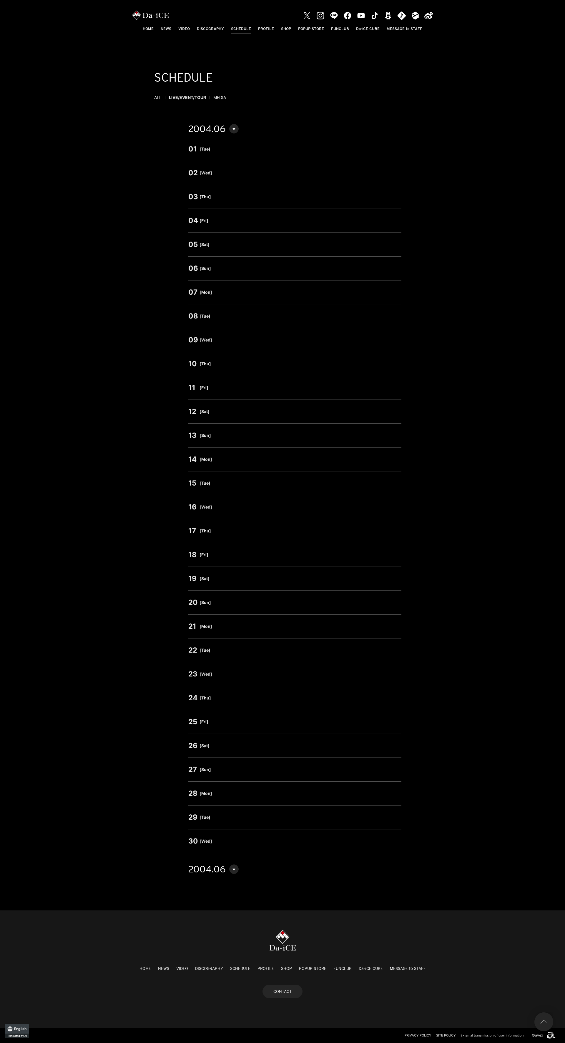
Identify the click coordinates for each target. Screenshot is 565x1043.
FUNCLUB (340, 29)
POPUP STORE (311, 29)
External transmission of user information (492, 1035)
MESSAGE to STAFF (404, 29)
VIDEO (184, 29)
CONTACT (282, 991)
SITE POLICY (446, 1035)
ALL (158, 97)
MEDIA (219, 97)
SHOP (286, 29)
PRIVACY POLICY (418, 1035)
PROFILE (266, 29)
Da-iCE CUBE (368, 29)
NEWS (166, 29)
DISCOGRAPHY (210, 29)
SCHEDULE (241, 29)
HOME (148, 29)
